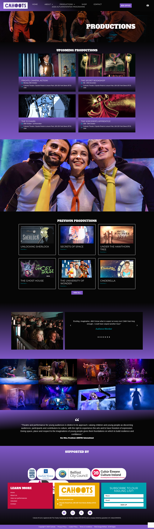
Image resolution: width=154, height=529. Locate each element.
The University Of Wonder (72, 282)
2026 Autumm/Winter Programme (68, 7)
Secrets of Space (71, 246)
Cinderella (107, 280)
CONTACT (98, 4)
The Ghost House (32, 280)
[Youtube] (90, 513)
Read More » (24, 249)
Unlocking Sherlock (35, 246)
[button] (70, 325)
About (48, 4)
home (35, 4)
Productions (66, 4)
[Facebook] (64, 513)
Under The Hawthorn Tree (115, 248)
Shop (84, 4)
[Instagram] (72, 513)
